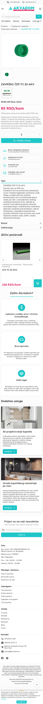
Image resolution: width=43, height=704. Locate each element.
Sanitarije (26, 21)
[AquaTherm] (21, 92)
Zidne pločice (6, 596)
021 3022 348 (12, 166)
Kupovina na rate (8, 580)
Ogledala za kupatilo (9, 599)
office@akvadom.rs (15, 174)
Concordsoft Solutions (23, 681)
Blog (3, 625)
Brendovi (4, 622)
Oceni (3, 628)
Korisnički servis (7, 577)
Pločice (16, 21)
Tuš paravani (6, 590)
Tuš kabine (6, 21)
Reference (5, 619)
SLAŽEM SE (21, 702)
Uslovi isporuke (7, 574)
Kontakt (4, 616)
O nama (4, 613)
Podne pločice (6, 593)
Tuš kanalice (6, 602)
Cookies (3, 699)
